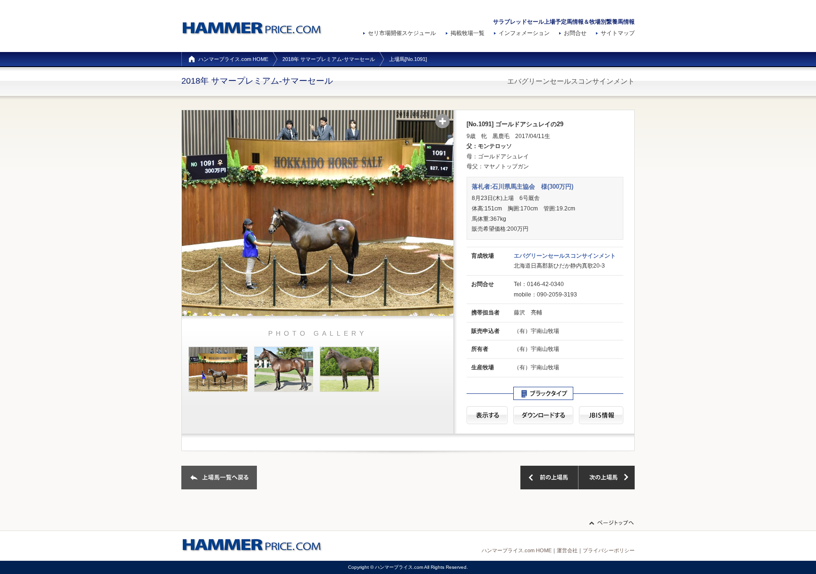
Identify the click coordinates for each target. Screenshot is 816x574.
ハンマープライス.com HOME (233, 59)
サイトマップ (618, 33)
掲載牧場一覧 (467, 33)
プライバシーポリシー (609, 550)
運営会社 (567, 550)
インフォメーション (524, 33)
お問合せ (575, 33)
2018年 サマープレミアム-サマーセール (328, 59)
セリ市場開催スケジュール (402, 33)
